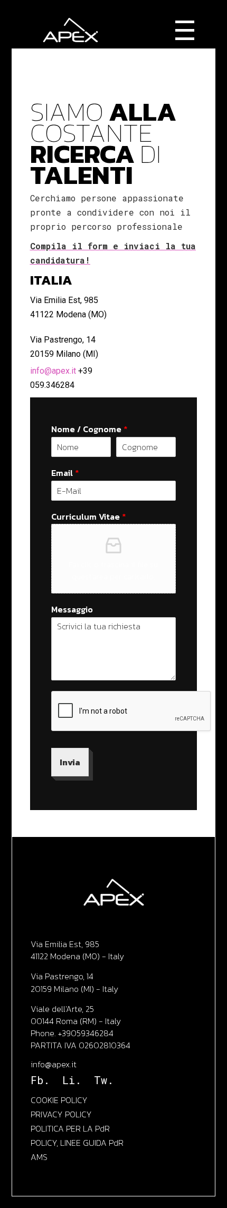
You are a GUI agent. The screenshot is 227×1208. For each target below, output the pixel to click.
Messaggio (72, 609)
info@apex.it (53, 371)
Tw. (104, 1080)
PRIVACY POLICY (61, 1114)
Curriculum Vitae (88, 516)
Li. (71, 1080)
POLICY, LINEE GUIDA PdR (77, 1142)
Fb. (40, 1080)
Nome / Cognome (89, 429)
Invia (70, 762)
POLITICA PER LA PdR (70, 1128)
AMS (39, 1157)
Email (65, 473)
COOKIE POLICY (59, 1100)
